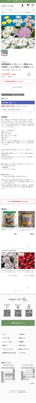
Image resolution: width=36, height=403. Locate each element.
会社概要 (21, 341)
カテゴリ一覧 (6, 338)
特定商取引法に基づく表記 (9, 352)
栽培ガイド (5, 345)
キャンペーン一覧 (7, 341)
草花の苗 (3, 12)
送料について (4, 98)
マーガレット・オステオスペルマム (15, 12)
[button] (28, 246)
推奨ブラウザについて (24, 349)
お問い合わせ (22, 345)
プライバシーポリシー (8, 349)
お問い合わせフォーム (18, 323)
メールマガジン (22, 352)
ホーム (4, 334)
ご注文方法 (21, 334)
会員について (22, 338)
